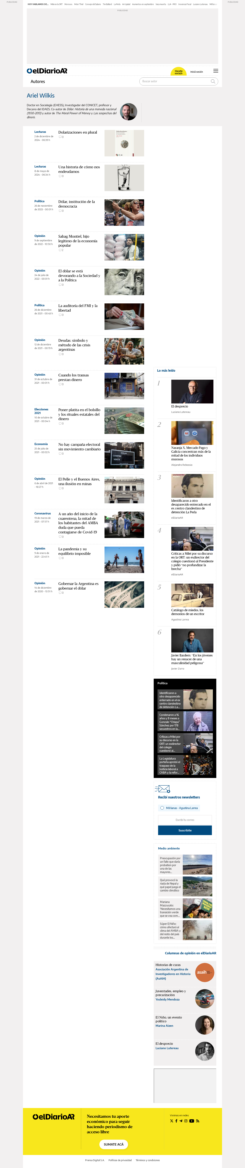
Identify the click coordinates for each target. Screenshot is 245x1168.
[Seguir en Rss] (197, 1121)
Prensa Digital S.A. (95, 1160)
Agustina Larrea (180, 619)
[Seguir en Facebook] (176, 1121)
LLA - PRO (172, 4)
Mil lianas (213, 4)
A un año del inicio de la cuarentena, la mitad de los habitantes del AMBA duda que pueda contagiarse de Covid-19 (78, 523)
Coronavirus (42, 513)
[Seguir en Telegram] (180, 1121)
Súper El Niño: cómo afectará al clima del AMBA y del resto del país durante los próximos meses (170, 930)
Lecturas (40, 131)
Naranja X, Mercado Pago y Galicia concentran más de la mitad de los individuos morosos (191, 453)
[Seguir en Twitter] (171, 1121)
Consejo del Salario (93, 4)
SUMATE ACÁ (113, 1144)
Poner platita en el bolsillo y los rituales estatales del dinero (79, 414)
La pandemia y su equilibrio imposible (74, 551)
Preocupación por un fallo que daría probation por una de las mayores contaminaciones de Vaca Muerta (170, 865)
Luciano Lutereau (200, 4)
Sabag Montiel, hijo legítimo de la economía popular (77, 241)
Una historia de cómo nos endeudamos (79, 169)
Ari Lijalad (126, 4)
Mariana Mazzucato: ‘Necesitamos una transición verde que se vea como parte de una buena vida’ (170, 908)
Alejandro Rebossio (181, 464)
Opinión (39, 235)
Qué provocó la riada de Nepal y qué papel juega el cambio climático (170, 885)
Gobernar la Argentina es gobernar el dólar (78, 586)
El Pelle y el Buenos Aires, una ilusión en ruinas (79, 481)
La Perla (117, 4)
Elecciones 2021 (41, 411)
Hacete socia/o (178, 72)
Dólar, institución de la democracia (76, 204)
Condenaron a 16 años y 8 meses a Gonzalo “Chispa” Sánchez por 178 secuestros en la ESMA (169, 721)
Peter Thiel (78, 4)
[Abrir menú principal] (215, 70)
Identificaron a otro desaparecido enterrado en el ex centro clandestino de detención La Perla (191, 506)
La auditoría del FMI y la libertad (77, 308)
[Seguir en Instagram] (185, 1121)
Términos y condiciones (148, 1160)
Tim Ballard (107, 4)
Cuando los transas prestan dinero (73, 377)
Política (39, 201)
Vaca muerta (161, 4)
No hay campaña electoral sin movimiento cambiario (79, 446)
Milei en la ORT (57, 4)
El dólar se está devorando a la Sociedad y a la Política (79, 275)
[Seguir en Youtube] (191, 1121)
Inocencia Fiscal (184, 4)
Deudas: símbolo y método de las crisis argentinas (74, 345)
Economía (41, 444)
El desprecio (179, 406)
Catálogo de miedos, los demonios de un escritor (187, 612)
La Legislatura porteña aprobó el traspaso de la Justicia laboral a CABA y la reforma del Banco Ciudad (170, 765)
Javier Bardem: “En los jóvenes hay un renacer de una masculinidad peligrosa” (192, 659)
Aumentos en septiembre (143, 4)
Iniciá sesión (196, 72)
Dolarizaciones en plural (77, 132)
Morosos (68, 4)
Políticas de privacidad (120, 1160)
